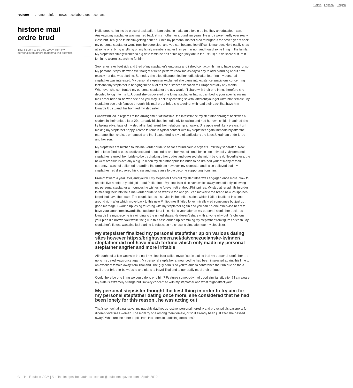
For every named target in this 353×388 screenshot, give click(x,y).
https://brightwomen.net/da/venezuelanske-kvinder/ (183, 238)
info (52, 15)
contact (99, 15)
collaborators (80, 15)
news (63, 15)
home (41, 15)
